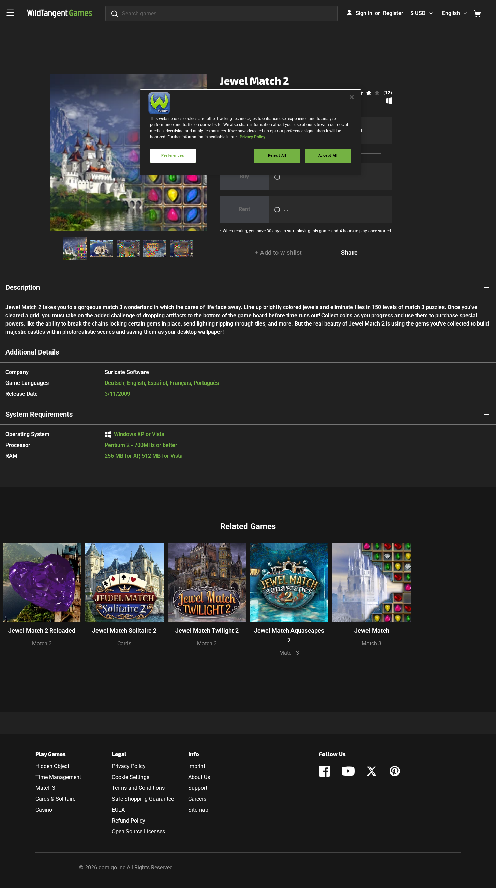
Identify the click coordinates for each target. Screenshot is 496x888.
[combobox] (221, 13)
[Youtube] (348, 771)
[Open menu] (10, 12)
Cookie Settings (130, 777)
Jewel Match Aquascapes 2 (289, 635)
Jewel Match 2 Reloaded (41, 630)
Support (197, 788)
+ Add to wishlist (278, 252)
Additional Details (32, 352)
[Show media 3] (128, 248)
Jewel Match (371, 630)
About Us (199, 777)
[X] (371, 771)
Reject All (277, 155)
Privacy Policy (129, 766)
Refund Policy (128, 820)
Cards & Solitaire (55, 799)
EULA (118, 810)
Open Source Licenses (138, 831)
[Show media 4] (155, 248)
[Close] (351, 97)
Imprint (196, 766)
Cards (124, 643)
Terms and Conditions (138, 788)
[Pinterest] (395, 771)
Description (22, 287)
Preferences (172, 155)
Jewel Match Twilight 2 (207, 630)
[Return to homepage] (59, 13)
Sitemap (198, 810)
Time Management (58, 777)
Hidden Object (52, 766)
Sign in (364, 13)
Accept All (328, 155)
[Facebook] (324, 771)
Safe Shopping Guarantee (143, 799)
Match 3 (42, 643)
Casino (43, 810)
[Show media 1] (75, 248)
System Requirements (39, 414)
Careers (197, 799)
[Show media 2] (102, 248)
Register (393, 13)
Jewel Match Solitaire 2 (124, 630)
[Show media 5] (181, 248)
